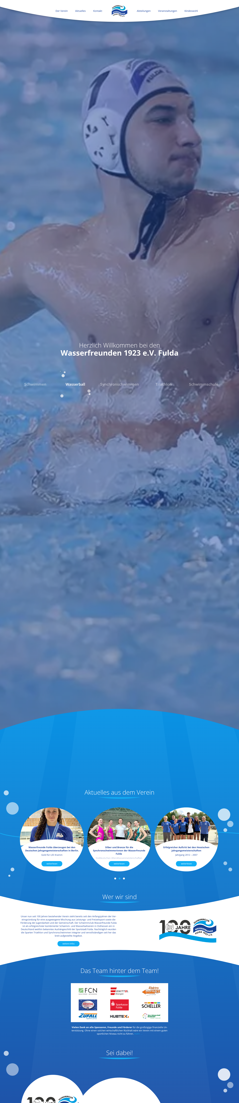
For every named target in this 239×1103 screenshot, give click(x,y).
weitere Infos (68, 943)
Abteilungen (144, 11)
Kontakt (97, 11)
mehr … (138, 1033)
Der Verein (62, 11)
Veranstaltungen (167, 11)
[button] (115, 878)
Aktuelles (80, 11)
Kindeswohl (191, 11)
